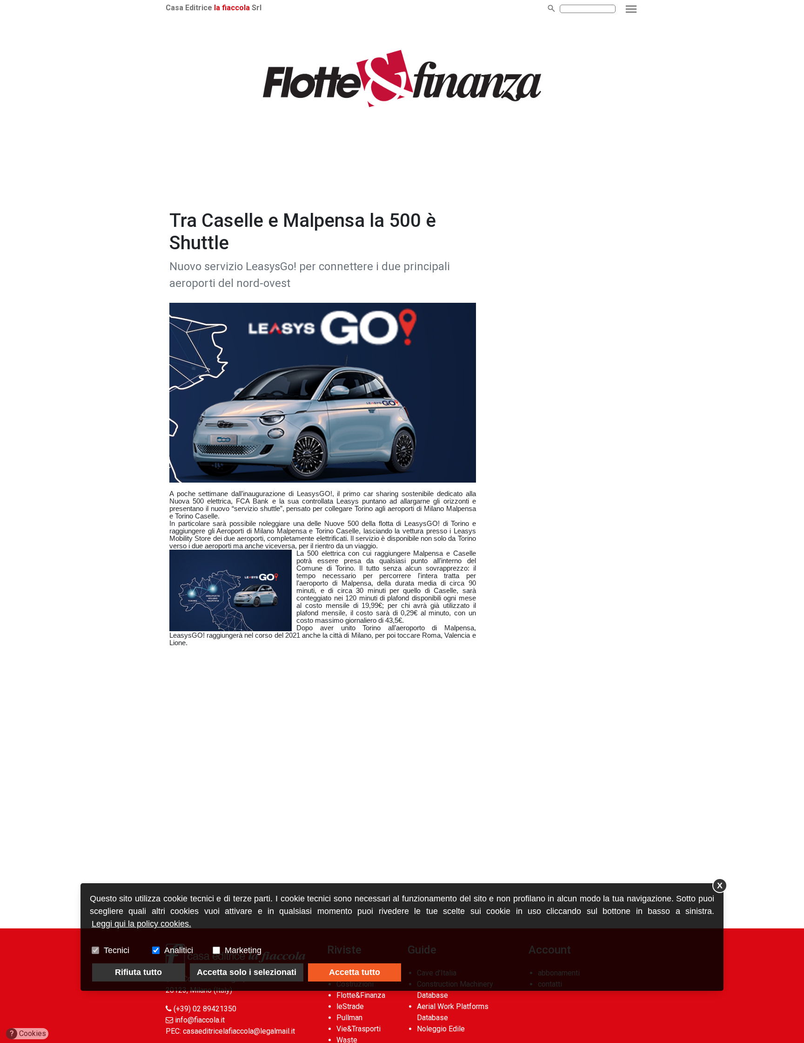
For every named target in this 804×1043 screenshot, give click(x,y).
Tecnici (116, 950)
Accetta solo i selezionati (246, 972)
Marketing (243, 950)
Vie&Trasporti (358, 1028)
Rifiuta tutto (138, 972)
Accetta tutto (354, 972)
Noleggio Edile (441, 1028)
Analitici (178, 950)
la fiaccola (232, 7)
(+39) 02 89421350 (205, 1008)
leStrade (350, 1006)
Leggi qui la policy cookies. (141, 923)
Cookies (28, 1033)
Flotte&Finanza (360, 995)
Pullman (349, 1017)
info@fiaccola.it (200, 1020)
